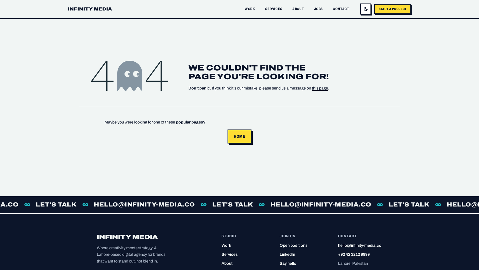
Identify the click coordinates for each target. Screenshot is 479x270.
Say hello (288, 263)
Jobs (318, 9)
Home (239, 136)
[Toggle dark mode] (365, 9)
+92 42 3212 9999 (354, 254)
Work (250, 9)
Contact (341, 9)
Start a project (393, 9)
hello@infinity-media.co (359, 245)
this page (320, 88)
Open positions (294, 245)
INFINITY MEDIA (90, 9)
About (298, 9)
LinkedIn (287, 254)
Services (273, 9)
